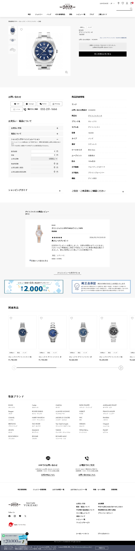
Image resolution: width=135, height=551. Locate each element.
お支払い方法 (80, 503)
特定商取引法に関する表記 (107, 510)
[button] (121, 368)
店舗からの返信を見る (39, 261)
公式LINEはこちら (48, 475)
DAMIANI (35, 431)
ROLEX (11, 406)
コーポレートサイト (82, 534)
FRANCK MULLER (109, 412)
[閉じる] (27, 533)
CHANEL (11, 419)
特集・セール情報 (99, 489)
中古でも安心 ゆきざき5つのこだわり (110, 507)
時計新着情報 (22, 489)
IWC (80, 419)
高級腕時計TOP (12, 21)
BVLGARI (35, 437)
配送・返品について (83, 507)
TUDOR (63, 431)
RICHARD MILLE (61, 437)
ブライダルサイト (104, 534)
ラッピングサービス (83, 522)
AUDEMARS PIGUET (110, 406)
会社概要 (101, 503)
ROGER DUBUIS (37, 412)
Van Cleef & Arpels (63, 425)
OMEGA (59, 406)
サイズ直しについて (83, 513)
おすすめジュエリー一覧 (79, 489)
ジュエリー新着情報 (39, 489)
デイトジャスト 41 (95, 116)
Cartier (35, 406)
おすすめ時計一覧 (58, 489)
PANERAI (106, 419)
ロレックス (22, 21)
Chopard (106, 425)
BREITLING (12, 425)
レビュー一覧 (80, 519)
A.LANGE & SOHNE (63, 412)
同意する (102, 548)
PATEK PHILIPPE (85, 406)
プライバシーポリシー (81, 547)
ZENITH (11, 431)
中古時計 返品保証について (85, 510)
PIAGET (105, 431)
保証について (80, 516)
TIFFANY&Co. (83, 431)
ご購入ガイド (102, 14)
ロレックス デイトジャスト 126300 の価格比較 (113, 38)
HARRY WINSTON (38, 419)
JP (111, 3)
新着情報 (114, 489)
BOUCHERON (13, 437)
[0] (131, 3)
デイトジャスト (31, 21)
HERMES (82, 425)
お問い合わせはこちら (87, 475)
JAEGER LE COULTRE (63, 419)
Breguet (10, 412)
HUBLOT (82, 412)
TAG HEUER (36, 425)
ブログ (92, 14)
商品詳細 (54, 231)
